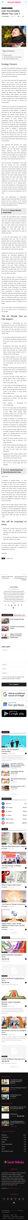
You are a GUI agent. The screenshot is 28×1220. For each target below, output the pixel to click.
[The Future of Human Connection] (14, 896)
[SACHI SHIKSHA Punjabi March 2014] (14, 970)
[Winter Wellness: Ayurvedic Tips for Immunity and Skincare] (5, 1108)
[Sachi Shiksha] (14, 1162)
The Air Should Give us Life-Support (13, 57)
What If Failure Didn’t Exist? (11, 885)
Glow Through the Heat (17, 619)
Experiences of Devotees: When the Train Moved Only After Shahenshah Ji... (17, 765)
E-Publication (4, 952)
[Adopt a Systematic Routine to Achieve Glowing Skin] (5, 635)
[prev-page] (3, 641)
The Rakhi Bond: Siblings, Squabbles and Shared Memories (16, 1081)
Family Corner (4, 920)
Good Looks (8, 5)
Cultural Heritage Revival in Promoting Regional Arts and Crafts (17, 1123)
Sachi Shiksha (6, 16)
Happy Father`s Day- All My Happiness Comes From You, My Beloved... (13, 925)
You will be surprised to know (11, 58)
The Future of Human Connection (13, 904)
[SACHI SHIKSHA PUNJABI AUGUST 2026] (5, 773)
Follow (24, 807)
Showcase (4, 863)
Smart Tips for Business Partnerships (10, 750)
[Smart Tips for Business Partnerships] (14, 741)
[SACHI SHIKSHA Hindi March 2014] (14, 947)
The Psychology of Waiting (11, 866)
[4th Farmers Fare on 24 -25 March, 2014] (14, 1022)
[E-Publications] (5, 1116)
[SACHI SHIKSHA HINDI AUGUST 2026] (5, 780)
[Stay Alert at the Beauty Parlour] (5, 628)
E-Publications (14, 1114)
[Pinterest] (19, 605)
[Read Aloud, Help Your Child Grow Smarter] (5, 788)
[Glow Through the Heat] (5, 621)
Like (25, 803)
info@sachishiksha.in (13, 1188)
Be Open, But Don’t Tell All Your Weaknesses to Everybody (20, 578)
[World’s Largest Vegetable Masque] (14, 994)
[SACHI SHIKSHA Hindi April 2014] (14, 1051)
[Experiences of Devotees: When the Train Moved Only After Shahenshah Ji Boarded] (5, 765)
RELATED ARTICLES (7, 615)
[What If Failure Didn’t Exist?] (14, 877)
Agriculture (4, 999)
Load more (13, 794)
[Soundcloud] (19, 1198)
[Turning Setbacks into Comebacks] (5, 1096)
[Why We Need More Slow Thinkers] (14, 838)
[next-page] (5, 641)
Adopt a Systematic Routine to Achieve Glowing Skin (16, 635)
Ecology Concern (7, 55)
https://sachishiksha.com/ (14, 589)
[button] (2, 2)
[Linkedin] (12, 605)
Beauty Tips (14, 5)
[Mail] (15, 605)
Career (3, 746)
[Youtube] (14, 608)
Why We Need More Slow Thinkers (14, 846)
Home (3, 5)
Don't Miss (4, 843)
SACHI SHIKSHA (13, 1210)
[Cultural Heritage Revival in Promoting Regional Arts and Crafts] (5, 1123)
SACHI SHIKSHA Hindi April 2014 (13, 1059)
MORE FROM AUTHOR (19, 615)
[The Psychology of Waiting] (14, 858)
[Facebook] (6, 605)
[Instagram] (9, 605)
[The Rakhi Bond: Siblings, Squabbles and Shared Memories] (5, 1081)
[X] (22, 605)
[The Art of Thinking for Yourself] (5, 1089)
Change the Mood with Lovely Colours (7, 577)
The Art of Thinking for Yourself (18, 1087)
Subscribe (24, 822)
